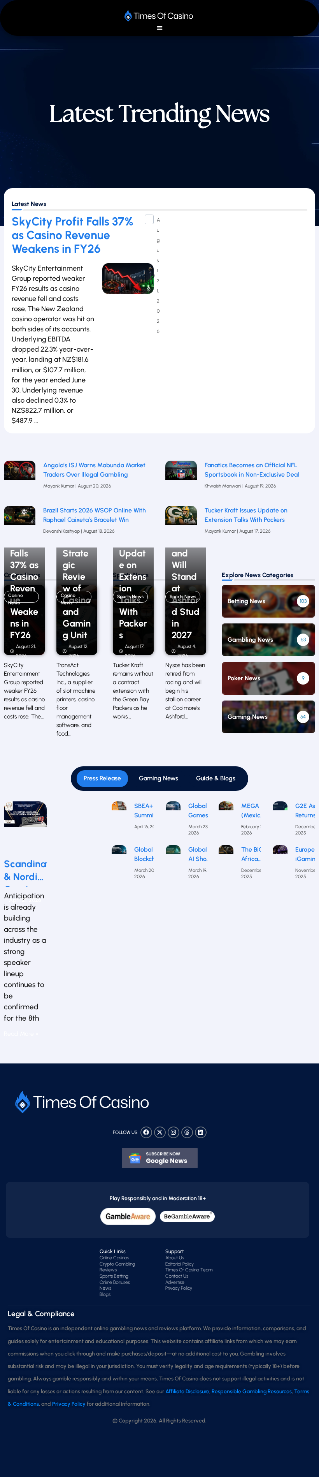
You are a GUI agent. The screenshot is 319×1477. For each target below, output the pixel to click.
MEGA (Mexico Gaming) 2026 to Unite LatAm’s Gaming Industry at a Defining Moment (253, 811)
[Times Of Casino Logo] (159, 16)
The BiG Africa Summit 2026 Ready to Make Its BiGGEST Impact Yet (254, 855)
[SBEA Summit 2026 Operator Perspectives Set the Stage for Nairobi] (119, 821)
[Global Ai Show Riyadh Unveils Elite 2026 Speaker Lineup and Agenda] (173, 865)
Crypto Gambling (117, 1264)
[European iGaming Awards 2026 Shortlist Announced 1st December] (280, 865)
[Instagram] (173, 1132)
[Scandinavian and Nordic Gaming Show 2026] (25, 826)
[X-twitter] (160, 1132)
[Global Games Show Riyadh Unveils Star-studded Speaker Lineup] (173, 821)
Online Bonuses (115, 1282)
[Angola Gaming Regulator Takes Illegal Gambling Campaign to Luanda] (19, 479)
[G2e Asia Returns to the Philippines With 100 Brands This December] (280, 821)
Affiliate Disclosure (187, 1391)
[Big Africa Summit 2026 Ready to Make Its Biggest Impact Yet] (226, 865)
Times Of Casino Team (189, 1270)
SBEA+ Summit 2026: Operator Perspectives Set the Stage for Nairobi (152, 811)
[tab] (102, 778)
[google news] (160, 1158)
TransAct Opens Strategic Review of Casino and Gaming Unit (77, 577)
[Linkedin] (201, 1132)
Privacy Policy (178, 1288)
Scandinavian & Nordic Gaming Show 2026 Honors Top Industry (25, 870)
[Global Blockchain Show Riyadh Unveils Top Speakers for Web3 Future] (119, 865)
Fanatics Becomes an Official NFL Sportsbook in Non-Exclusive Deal (252, 469)
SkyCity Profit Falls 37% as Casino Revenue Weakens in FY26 (72, 235)
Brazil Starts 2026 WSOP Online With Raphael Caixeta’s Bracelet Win (94, 515)
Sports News (130, 596)
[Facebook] (146, 1132)
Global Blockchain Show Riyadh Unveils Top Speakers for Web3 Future (149, 855)
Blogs (105, 1294)
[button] (159, 27)
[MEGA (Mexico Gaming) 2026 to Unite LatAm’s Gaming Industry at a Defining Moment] (226, 821)
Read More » (21, 1033)
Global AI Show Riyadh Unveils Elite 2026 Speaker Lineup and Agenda (200, 855)
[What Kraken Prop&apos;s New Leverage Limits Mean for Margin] (19, 524)
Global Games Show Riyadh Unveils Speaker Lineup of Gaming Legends (200, 811)
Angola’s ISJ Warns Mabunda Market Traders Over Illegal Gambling (94, 469)
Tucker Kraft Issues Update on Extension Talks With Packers (246, 515)
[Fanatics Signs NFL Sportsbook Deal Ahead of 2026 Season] (181, 479)
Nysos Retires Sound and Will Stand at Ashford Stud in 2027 (186, 577)
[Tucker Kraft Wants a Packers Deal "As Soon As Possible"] (181, 524)
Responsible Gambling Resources (252, 1391)
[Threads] (187, 1132)
